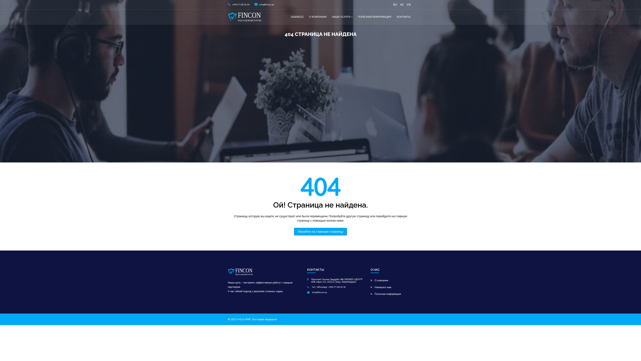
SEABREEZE (297, 16)
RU (395, 4)
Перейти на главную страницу (320, 231)
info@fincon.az (319, 292)
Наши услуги (341, 16)
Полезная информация (374, 16)
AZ (402, 4)
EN (409, 4)
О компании (318, 16)
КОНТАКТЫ (403, 16)
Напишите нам (383, 287)
